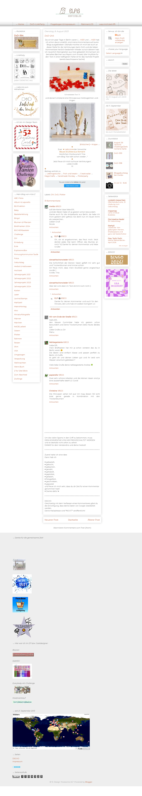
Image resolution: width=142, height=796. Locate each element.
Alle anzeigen (123, 245)
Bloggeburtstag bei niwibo (121, 174)
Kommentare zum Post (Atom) (77, 528)
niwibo (52, 206)
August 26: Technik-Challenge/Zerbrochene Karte (121, 146)
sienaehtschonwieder (58, 260)
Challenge (18, 234)
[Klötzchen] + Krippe (89, 144)
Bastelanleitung (21, 214)
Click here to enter (72, 186)
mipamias (112, 211)
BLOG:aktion (19, 206)
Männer (17, 319)
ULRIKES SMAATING (116, 200)
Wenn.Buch (19, 367)
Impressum (18, 761)
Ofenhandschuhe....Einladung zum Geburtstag (117, 204)
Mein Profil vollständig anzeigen (120, 40)
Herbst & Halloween (22, 266)
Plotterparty (83, 176)
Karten (17, 290)
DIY (52, 195)
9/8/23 (61, 375)
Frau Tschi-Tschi (115, 238)
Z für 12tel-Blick (21, 371)
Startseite (73, 520)
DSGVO (16, 758)
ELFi (56, 236)
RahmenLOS (87, 24)
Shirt (16, 347)
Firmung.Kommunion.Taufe (26, 254)
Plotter (62, 195)
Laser (16, 295)
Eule (16, 246)
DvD (57, 195)
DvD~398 (118, 163)
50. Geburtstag (114, 221)
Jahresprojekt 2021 (22, 274)
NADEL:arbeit (20, 327)
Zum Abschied (20, 375)
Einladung (18, 242)
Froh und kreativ (70, 174)
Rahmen (18, 339)
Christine (53, 391)
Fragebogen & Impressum (63, 24)
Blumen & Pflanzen (22, 222)
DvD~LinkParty (37, 24)
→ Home (20, 24)
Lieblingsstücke (53, 174)
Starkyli (111, 226)
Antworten (54, 227)
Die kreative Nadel (116, 219)
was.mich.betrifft (107, 24)
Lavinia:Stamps (20, 298)
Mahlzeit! (18, 303)
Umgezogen (19, 355)
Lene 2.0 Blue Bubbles (113, 214)
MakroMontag (20, 307)
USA (16, 351)
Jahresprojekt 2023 (22, 282)
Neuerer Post (51, 520)
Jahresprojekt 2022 (22, 278)
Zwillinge (18, 379)
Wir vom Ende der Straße (60, 317)
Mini (16, 311)
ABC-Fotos (18, 198)
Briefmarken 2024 (22, 226)
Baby (16, 210)
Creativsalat (85, 174)
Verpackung (19, 359)
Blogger (88, 782)
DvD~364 (18, 35)
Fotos (16, 258)
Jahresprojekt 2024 (22, 286)
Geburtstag (19, 262)
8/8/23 (58, 206)
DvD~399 (118, 153)
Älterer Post (94, 520)
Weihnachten (20, 363)
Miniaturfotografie (22, 315)
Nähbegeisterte (56, 342)
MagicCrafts (50, 176)
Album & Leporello (22, 202)
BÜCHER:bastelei (21, 230)
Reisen (17, 343)
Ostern (17, 331)
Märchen (18, 323)
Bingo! (17, 218)
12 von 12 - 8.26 (120, 183)
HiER (82, 40)
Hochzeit (18, 270)
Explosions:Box (20, 250)
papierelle (53, 375)
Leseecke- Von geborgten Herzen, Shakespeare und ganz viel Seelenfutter (117, 230)
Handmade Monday (66, 176)
